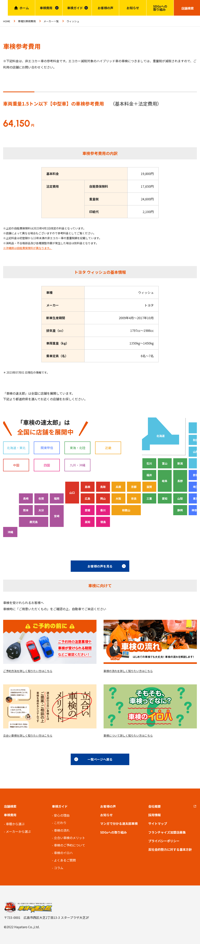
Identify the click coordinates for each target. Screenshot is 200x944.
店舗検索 (10, 806)
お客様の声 (105, 7)
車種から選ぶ (15, 824)
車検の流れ (62, 830)
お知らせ (133, 7)
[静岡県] (180, 510)
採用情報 (154, 815)
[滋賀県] (149, 487)
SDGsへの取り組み (160, 8)
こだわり (60, 823)
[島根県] (88, 487)
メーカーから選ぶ (18, 831)
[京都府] (134, 487)
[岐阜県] (165, 481)
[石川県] (149, 463)
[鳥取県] (103, 487)
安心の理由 (62, 815)
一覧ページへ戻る (100, 759)
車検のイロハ (63, 853)
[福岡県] (57, 498)
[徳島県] (103, 522)
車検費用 (10, 815)
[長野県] (180, 481)
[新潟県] (180, 463)
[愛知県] (165, 498)
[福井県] (149, 475)
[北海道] (160, 433)
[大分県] (41, 510)
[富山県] (165, 463)
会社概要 (154, 806)
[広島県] (88, 498)
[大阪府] (118, 498)
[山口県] (72, 493)
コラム (58, 868)
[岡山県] (103, 498)
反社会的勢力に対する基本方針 (170, 849)
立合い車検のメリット (69, 838)
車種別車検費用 (27, 21)
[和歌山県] (126, 510)
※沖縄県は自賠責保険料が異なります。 (27, 248)
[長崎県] (26, 498)
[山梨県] (180, 498)
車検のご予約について (69, 845)
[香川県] (103, 510)
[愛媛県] (88, 510)
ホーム (24, 7)
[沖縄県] (10, 532)
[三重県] (149, 498)
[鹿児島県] (33, 522)
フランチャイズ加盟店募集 (167, 832)
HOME (6, 21)
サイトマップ (157, 823)
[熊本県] (26, 510)
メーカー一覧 (51, 21)
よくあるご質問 (65, 860)
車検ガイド (75, 7)
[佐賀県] (41, 498)
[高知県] (88, 522)
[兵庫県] (118, 487)
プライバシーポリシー (163, 841)
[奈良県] (134, 498)
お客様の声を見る (100, 566)
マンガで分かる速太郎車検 (119, 823)
